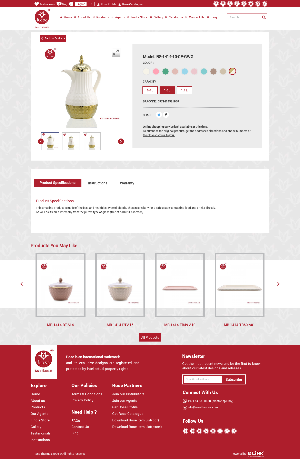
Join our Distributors (128, 394)
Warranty (127, 183)
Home (68, 17)
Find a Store (138, 17)
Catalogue (176, 17)
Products (102, 17)
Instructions (97, 183)
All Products (150, 337)
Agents (120, 17)
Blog (64, 4)
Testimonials (47, 4)
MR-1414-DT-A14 (60, 324)
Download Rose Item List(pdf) (135, 420)
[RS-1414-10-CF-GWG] (50, 141)
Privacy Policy (82, 400)
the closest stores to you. (159, 135)
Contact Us (196, 17)
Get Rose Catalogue (127, 413)
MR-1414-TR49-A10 (180, 324)
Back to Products (54, 38)
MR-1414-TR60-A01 (239, 324)
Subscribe (234, 379)
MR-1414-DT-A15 (120, 324)
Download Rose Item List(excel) (137, 426)
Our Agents (39, 413)
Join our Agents (124, 400)
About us (38, 400)
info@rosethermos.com (202, 407)
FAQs (75, 420)
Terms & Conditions (86, 394)
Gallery (158, 17)
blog (212, 17)
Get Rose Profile (125, 407)
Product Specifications (58, 182)
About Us (84, 17)
